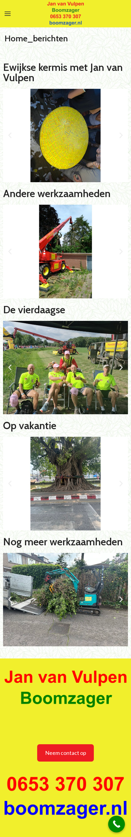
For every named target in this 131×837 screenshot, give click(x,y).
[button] (10, 135)
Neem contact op (65, 752)
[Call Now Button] (116, 824)
